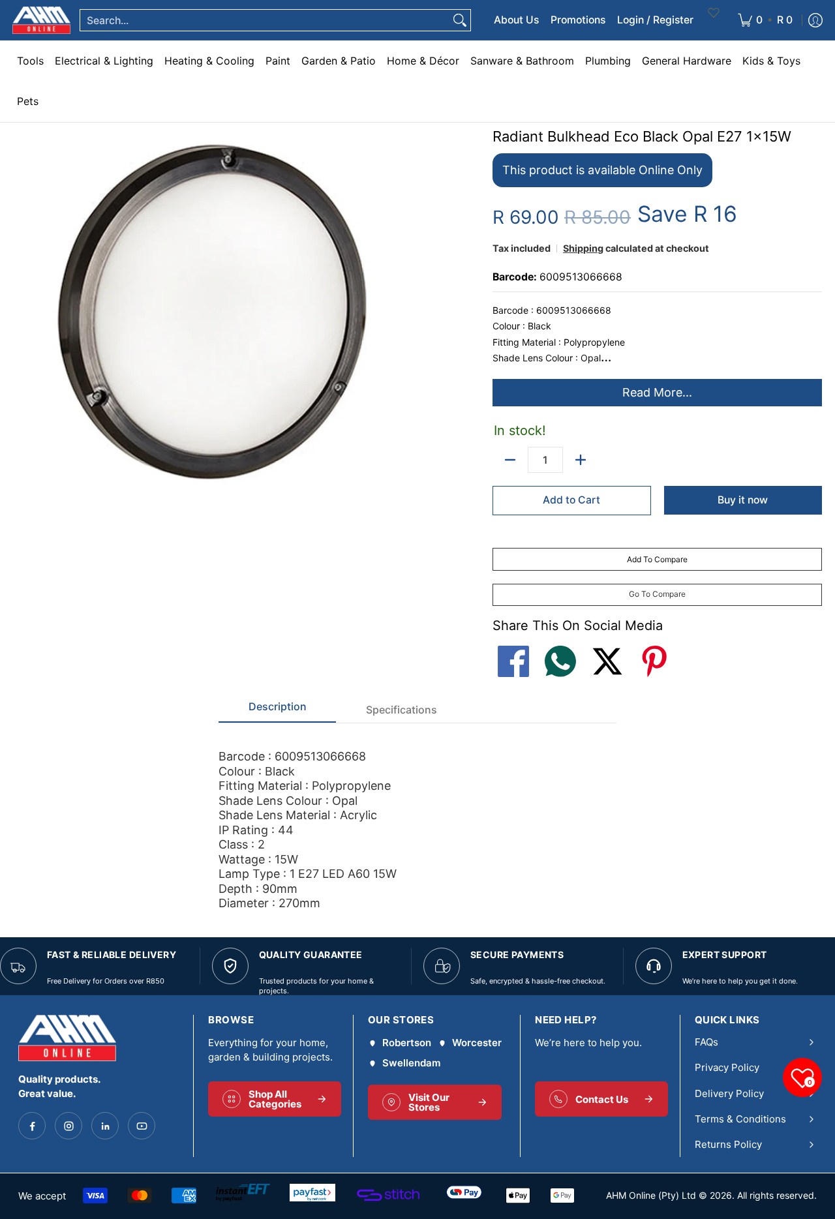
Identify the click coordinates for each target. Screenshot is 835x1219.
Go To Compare (657, 594)
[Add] (580, 460)
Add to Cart (571, 500)
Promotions (578, 20)
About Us (516, 20)
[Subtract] (510, 460)
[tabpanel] (417, 817)
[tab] (277, 710)
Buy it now (743, 500)
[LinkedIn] (105, 1125)
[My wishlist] (713, 20)
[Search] (459, 20)
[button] (513, 651)
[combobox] (264, 20)
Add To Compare (657, 559)
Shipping (583, 248)
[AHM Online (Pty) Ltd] (41, 20)
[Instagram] (68, 1125)
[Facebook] (32, 1125)
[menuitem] (765, 20)
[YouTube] (141, 1125)
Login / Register (655, 20)
